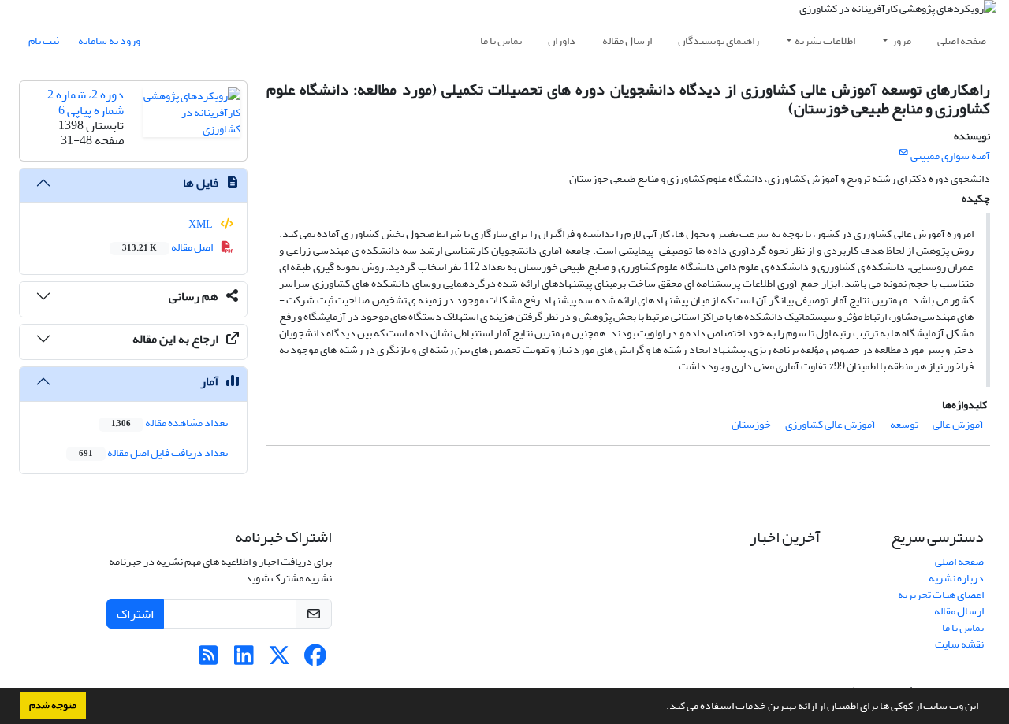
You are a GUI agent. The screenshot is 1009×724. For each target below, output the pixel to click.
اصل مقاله (168, 247)
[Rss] (208, 659)
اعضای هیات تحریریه (941, 594)
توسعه (904, 424)
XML (201, 224)
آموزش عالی (958, 424)
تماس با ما (501, 40)
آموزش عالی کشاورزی (830, 424)
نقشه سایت (959, 644)
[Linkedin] (244, 659)
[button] (662, 707)
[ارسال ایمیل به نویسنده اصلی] (904, 153)
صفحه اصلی (961, 40)
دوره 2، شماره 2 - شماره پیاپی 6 (81, 102)
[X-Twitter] (279, 659)
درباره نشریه (956, 577)
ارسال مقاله (627, 40)
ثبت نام (43, 40)
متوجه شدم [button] (52, 705)
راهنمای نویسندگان (718, 40)
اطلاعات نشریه (825, 40)
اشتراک (135, 614)
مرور (901, 40)
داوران (561, 40)
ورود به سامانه (109, 40)
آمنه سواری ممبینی (950, 155)
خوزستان (751, 424)
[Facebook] (315, 659)
